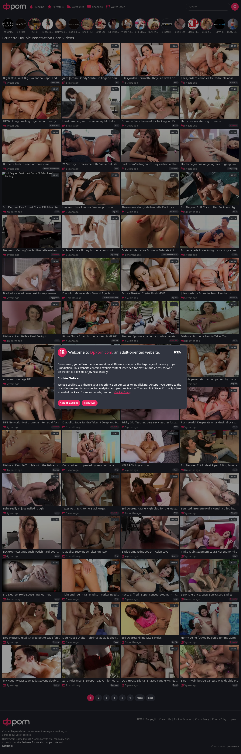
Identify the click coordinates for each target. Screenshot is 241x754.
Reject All (89, 403)
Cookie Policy (122, 392)
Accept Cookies (69, 403)
